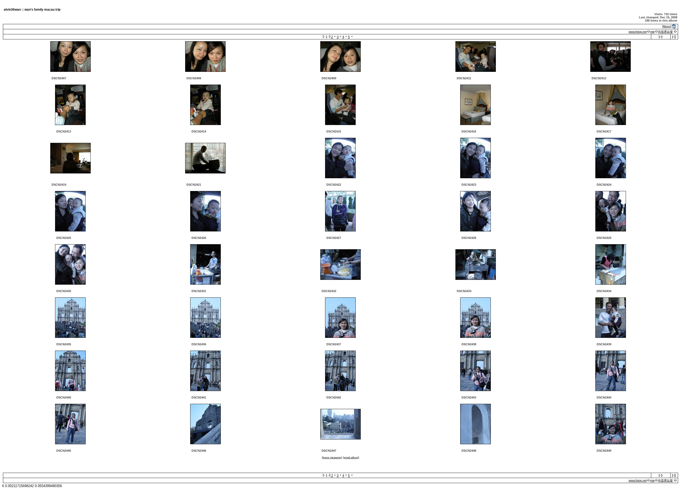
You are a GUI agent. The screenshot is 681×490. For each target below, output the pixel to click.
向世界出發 (665, 31)
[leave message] (332, 457)
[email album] (351, 457)
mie (652, 31)
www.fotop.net (638, 31)
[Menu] (666, 26)
